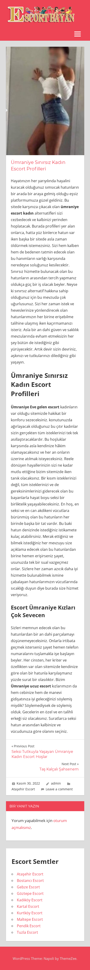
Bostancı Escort (30, 880)
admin (56, 783)
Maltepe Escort (30, 919)
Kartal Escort (28, 906)
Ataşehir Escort (23, 789)
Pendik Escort (29, 925)
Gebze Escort (28, 887)
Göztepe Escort (30, 893)
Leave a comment (59, 789)
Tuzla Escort (27, 932)
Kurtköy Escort (29, 912)
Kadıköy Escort (29, 899)
